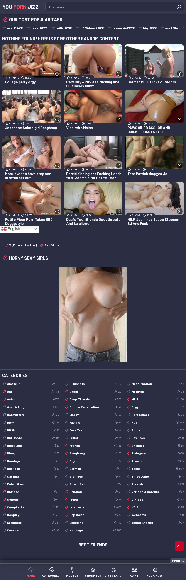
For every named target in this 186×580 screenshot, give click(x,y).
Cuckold (33, 530)
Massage (95, 530)
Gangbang (95, 453)
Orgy (158, 407)
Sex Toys (158, 438)
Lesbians (95, 522)
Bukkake (33, 469)
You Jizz (20, 6)
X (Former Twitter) (23, 245)
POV (158, 422)
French (95, 445)
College (33, 499)
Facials (95, 422)
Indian (95, 499)
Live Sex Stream (114, 575)
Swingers (158, 453)
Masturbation (158, 384)
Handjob (95, 492)
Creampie (33, 522)
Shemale (158, 445)
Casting (33, 476)
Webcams (158, 515)
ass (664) (172, 28)
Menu (176, 561)
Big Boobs (33, 438)
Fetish (95, 438)
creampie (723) (123, 28)
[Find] (178, 7)
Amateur (33, 384)
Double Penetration (95, 407)
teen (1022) (39, 28)
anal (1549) (15, 28)
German (95, 469)
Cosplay (33, 515)
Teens (158, 469)
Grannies (95, 476)
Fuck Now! (155, 575)
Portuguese (158, 415)
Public (158, 430)
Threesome (158, 476)
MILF (158, 399)
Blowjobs (33, 453)
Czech (95, 391)
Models (72, 575)
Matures (158, 391)
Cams (134, 575)
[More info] (57, 74)
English (13, 229)
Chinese (33, 492)
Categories (51, 575)
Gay (95, 461)
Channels (93, 575)
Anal (33, 391)
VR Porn (158, 507)
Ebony (95, 415)
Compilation (33, 507)
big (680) (150, 28)
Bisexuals (33, 445)
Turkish (158, 484)
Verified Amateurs (158, 492)
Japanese (95, 515)
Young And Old (158, 522)
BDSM (33, 430)
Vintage (158, 499)
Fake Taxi (95, 430)
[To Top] (179, 546)
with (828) (64, 28)
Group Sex (95, 484)
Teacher (158, 461)
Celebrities (33, 484)
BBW (33, 422)
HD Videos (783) (92, 28)
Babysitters (33, 415)
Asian (33, 399)
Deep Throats (95, 399)
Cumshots (95, 384)
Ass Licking (33, 407)
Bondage (33, 461)
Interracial (95, 507)
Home (31, 575)
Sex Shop (51, 245)
